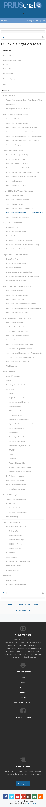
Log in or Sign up (9, 79)
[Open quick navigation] (42, 37)
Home (23, 677)
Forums (6, 64)
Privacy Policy (21, 611)
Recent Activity (8, 73)
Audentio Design (30, 803)
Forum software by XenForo (23, 801)
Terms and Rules (31, 604)
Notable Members (9, 69)
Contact (23, 697)
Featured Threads (9, 56)
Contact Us (12, 604)
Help (4, 85)
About (23, 682)
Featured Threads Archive (12, 60)
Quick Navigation (26, 702)
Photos (23, 692)
